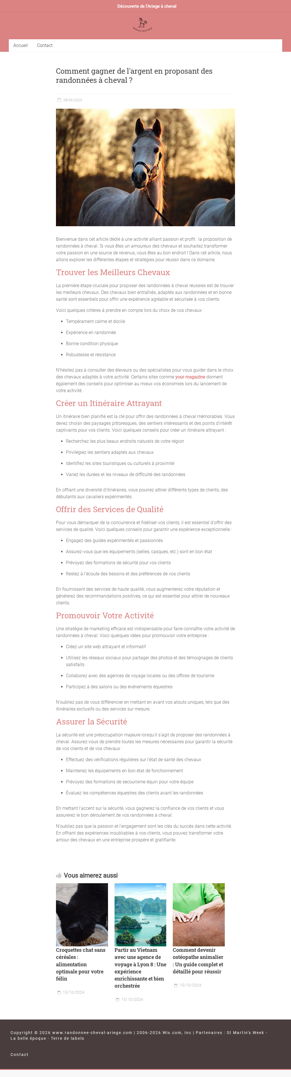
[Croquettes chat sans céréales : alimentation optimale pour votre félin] (82, 914)
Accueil (20, 45)
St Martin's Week (245, 1032)
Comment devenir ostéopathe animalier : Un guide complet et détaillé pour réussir (198, 960)
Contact (45, 45)
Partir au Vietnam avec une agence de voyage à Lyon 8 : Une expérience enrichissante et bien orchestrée (140, 967)
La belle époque (28, 1038)
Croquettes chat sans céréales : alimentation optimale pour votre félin (80, 964)
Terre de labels (67, 1038)
